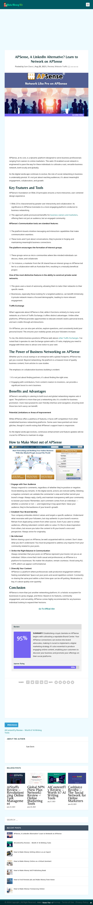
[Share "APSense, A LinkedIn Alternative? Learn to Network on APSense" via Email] (46, 682)
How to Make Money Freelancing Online (29, 889)
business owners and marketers (64, 215)
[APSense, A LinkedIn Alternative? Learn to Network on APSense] (10, 835)
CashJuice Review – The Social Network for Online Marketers (77, 794)
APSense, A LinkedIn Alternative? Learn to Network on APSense (38, 834)
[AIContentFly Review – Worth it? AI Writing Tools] (57, 778)
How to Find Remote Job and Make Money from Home (34, 880)
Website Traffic (61, 66)
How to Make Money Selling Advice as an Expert (32, 852)
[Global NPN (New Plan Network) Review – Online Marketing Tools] (36, 778)
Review (51, 66)
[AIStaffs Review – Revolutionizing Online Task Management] (16, 778)
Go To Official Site (47, 609)
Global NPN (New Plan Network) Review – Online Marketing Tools (36, 795)
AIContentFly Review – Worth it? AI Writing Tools (57, 792)
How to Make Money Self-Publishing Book (30, 870)
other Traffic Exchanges (68, 338)
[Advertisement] (46, 29)
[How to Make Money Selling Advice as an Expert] (10, 853)
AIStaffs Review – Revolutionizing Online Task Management (15, 795)
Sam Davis (28, 66)
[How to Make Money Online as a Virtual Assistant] (10, 863)
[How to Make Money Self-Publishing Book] (10, 872)
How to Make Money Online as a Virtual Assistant (32, 861)
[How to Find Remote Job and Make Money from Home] (10, 881)
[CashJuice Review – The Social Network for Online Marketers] (77, 778)
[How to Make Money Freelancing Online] (10, 890)
